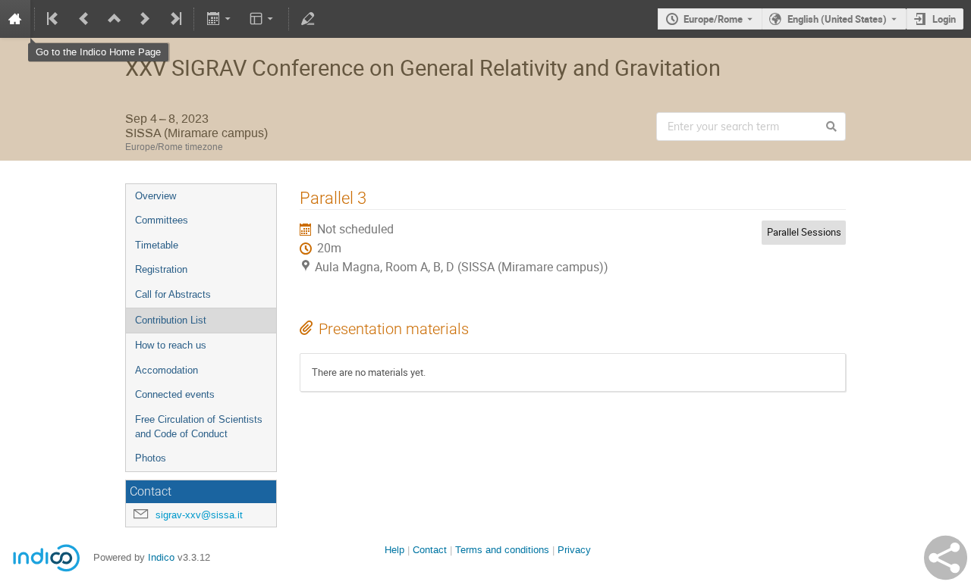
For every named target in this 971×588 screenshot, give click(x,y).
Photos (150, 458)
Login (944, 19)
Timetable (156, 245)
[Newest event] (174, 19)
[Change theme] (262, 19)
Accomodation (166, 370)
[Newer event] (145, 19)
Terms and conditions (502, 549)
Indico (161, 557)
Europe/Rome (713, 19)
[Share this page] (945, 557)
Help (394, 549)
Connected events (175, 394)
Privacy (574, 549)
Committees (161, 220)
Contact (430, 549)
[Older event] (84, 19)
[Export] (219, 19)
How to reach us (170, 345)
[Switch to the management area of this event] (308, 19)
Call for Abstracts (173, 294)
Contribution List (170, 320)
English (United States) (837, 19)
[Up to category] (114, 19)
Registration (161, 269)
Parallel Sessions (804, 232)
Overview (155, 196)
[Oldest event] (54, 19)
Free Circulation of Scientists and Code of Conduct (198, 426)
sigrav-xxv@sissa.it (199, 514)
